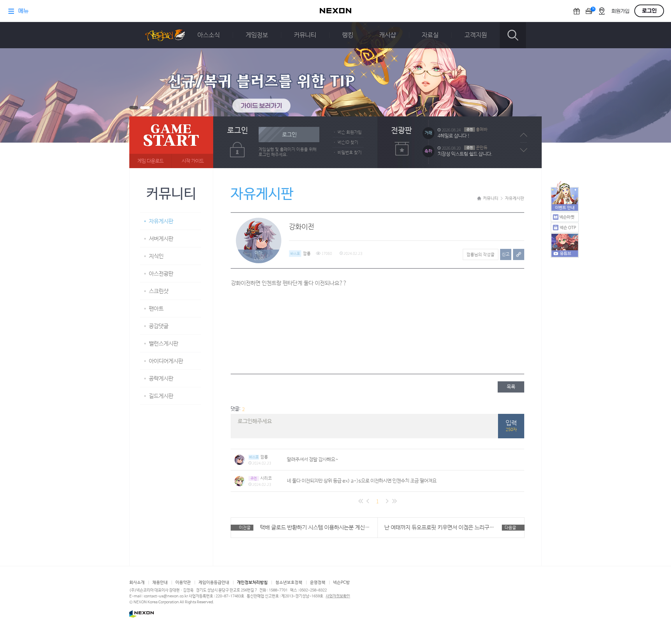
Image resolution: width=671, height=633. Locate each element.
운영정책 (317, 583)
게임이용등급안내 (214, 583)
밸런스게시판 (163, 343)
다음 (523, 150)
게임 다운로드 (150, 161)
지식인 (156, 256)
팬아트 (156, 308)
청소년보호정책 (288, 583)
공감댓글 (158, 326)
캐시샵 (387, 35)
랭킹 (347, 35)
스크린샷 (158, 291)
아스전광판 (161, 274)
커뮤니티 (305, 35)
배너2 (145, 107)
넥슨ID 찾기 (348, 142)
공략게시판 (161, 378)
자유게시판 (161, 221)
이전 (523, 135)
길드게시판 (161, 396)
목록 (511, 387)
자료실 (430, 35)
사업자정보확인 (338, 596)
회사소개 (137, 583)
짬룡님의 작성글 (481, 254)
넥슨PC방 (341, 583)
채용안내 (160, 583)
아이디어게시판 (166, 361)
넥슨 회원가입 (350, 132)
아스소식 (208, 35)
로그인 (289, 134)
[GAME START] (171, 142)
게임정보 (257, 35)
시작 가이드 (193, 161)
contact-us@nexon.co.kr (166, 596)
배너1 (133, 107)
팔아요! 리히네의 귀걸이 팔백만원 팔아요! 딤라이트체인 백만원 (478, 154)
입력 (511, 426)
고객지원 (475, 35)
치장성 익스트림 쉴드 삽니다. (465, 136)
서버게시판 (161, 239)
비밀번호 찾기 (350, 152)
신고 (506, 254)
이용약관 (183, 583)
